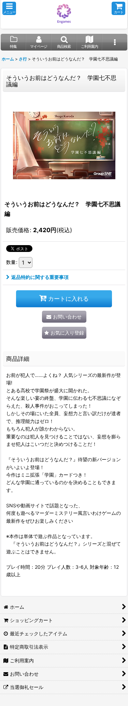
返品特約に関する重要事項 (40, 277)
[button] (9, 8)
